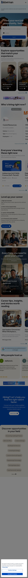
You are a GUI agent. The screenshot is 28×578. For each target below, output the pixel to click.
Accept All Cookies (12, 574)
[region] (14, 568)
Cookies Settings (12, 570)
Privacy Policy (5, 567)
